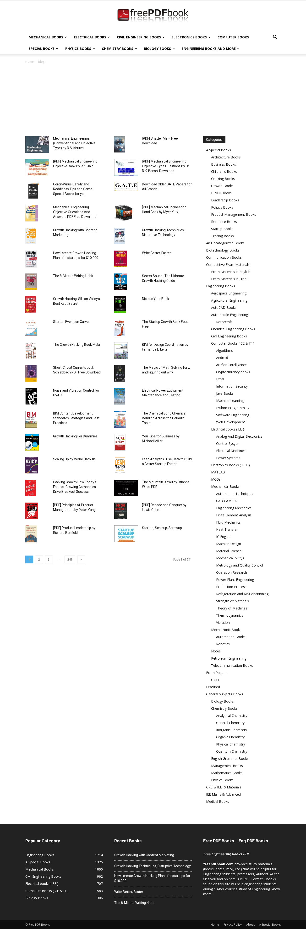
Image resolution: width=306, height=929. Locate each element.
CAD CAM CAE (227, 501)
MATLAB (218, 472)
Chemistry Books (117, 48)
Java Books (225, 393)
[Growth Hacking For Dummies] (32, 442)
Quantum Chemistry (231, 751)
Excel (220, 379)
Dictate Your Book (155, 299)
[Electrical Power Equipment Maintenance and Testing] (119, 396)
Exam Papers (216, 672)
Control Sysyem (228, 443)
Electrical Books (90, 37)
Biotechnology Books (223, 250)
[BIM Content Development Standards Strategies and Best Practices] (31, 419)
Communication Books (224, 257)
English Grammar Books (230, 758)
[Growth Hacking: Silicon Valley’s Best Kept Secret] (30, 304)
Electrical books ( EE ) (227, 429)
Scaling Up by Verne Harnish (74, 459)
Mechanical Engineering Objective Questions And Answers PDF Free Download (74, 212)
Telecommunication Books (232, 665)
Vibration (223, 622)
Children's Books (224, 171)
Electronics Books (189, 37)
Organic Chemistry (230, 737)
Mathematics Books (226, 773)
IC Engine (223, 536)
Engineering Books (220, 286)
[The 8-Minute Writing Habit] (31, 281)
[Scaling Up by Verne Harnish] (31, 465)
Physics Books (78, 48)
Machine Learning (230, 400)
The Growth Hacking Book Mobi (76, 344)
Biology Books (157, 48)
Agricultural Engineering (229, 300)
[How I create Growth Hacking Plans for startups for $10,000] (31, 259)
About (250, 925)
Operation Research (231, 572)
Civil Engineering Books (139, 37)
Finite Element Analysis (233, 515)
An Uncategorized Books (225, 243)
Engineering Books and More (209, 48)
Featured (213, 687)
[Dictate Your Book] (120, 304)
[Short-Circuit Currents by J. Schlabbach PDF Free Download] (31, 373)
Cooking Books (223, 178)
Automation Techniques (234, 493)
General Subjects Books (224, 694)
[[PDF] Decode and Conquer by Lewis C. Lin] (120, 511)
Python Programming (232, 407)
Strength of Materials (232, 601)
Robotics (223, 644)
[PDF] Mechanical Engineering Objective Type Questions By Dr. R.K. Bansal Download (166, 166)
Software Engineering (232, 415)
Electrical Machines (231, 450)
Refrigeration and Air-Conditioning (242, 594)
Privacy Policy (233, 925)
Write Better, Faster (156, 253)
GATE (215, 679)
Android (222, 357)
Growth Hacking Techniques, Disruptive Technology (152, 866)
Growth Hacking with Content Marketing (144, 855)
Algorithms (224, 350)
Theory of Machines (231, 608)
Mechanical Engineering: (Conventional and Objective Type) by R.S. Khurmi (74, 143)
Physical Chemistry (230, 744)
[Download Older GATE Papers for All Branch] (126, 186)
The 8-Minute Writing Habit (73, 276)
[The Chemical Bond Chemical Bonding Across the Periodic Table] (120, 419)
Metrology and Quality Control (239, 565)
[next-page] (81, 559)
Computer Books (233, 37)
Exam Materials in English (230, 271)
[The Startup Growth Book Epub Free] (119, 327)
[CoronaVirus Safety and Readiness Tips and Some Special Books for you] (33, 190)
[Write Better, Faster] (120, 259)
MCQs (216, 479)
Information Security (232, 386)
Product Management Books (233, 214)
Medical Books (217, 801)
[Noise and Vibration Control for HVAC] (31, 396)
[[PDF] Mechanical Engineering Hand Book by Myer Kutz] (123, 213)
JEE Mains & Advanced (223, 794)
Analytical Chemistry (231, 715)
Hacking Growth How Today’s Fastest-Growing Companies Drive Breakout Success (74, 486)
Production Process (231, 586)
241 (69, 559)
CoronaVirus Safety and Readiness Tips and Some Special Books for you (72, 189)
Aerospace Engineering (228, 293)
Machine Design (228, 543)
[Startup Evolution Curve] (31, 327)
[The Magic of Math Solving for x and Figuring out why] (119, 373)
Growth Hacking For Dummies (75, 436)
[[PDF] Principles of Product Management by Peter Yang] (31, 511)
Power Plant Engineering (235, 579)
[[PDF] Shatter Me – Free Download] (119, 144)
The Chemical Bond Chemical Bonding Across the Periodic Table (164, 418)
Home (29, 62)
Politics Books (222, 207)
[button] (275, 37)
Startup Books (222, 228)
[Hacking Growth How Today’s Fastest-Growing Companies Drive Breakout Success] (30, 488)
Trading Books (222, 236)
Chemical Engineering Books (233, 329)
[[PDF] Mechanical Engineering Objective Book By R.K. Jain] (37, 167)
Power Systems (228, 458)
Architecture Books (226, 157)
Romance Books (224, 221)
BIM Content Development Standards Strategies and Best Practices (76, 418)
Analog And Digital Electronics (239, 436)
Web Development (230, 422)
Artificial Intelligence (231, 364)
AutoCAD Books (223, 307)
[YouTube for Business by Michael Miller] (120, 442)
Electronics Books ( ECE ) (230, 465)
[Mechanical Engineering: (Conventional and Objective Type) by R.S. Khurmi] (37, 144)
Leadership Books (225, 200)
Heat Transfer (227, 529)
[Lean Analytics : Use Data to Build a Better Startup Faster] (120, 465)
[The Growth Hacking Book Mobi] (30, 350)
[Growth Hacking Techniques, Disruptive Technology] (119, 236)
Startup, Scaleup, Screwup (162, 528)
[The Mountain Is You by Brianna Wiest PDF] (126, 488)
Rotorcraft (224, 322)
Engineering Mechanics (233, 508)
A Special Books (218, 150)
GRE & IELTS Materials (223, 787)
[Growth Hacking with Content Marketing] (30, 236)
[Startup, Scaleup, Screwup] (126, 533)
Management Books (227, 765)
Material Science (228, 551)
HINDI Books (221, 193)
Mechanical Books (46, 37)
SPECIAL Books (42, 48)
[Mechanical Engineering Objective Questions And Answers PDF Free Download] (31, 213)
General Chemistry (230, 722)
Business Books (223, 164)
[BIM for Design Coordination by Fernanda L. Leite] (121, 350)
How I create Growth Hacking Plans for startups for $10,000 (152, 878)
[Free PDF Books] (153, 16)
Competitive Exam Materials (228, 264)
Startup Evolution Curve (71, 322)
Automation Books (231, 637)
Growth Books (222, 186)
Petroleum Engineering (228, 658)
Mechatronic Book (225, 629)
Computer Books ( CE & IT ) (232, 343)
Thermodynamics (229, 615)
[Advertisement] (153, 100)
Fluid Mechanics (228, 522)
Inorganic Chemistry (231, 730)
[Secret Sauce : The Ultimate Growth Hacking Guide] (120, 281)
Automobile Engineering (229, 314)
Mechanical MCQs (230, 558)
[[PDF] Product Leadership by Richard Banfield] (31, 533)
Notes (216, 651)
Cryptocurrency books (233, 372)
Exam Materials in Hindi (229, 279)
